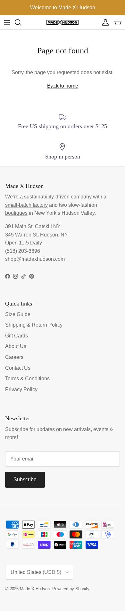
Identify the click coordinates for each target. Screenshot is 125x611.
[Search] (21, 22)
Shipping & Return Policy (34, 325)
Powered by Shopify (70, 588)
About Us (15, 346)
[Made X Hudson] (62, 22)
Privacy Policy (21, 389)
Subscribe (25, 479)
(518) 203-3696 (22, 251)
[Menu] (7, 22)
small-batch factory (26, 205)
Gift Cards (16, 335)
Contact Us (17, 368)
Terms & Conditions (27, 378)
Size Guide (17, 314)
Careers (14, 357)
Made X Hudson (35, 588)
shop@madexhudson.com (35, 259)
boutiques (16, 213)
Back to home (62, 86)
